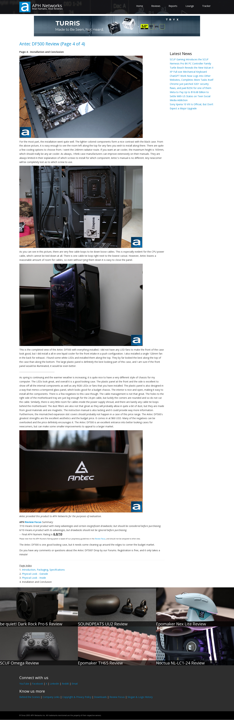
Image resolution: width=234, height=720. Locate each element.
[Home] (24, 6)
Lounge (190, 6)
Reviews (155, 6)
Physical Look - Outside (35, 573)
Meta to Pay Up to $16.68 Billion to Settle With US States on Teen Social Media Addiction (190, 96)
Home (139, 6)
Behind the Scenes (29, 697)
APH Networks (47, 5)
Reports (173, 6)
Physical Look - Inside (34, 577)
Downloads (100, 697)
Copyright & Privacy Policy (76, 697)
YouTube (24, 683)
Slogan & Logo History (140, 697)
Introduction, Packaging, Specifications (43, 569)
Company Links (51, 697)
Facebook (37, 683)
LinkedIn (54, 683)
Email (75, 683)
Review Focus (33, 522)
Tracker (206, 6)
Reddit (65, 683)
